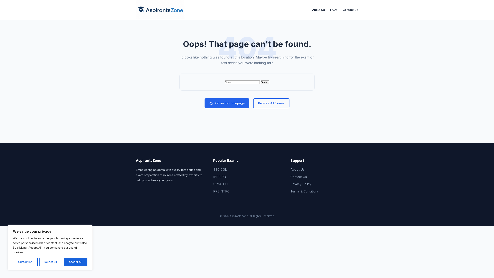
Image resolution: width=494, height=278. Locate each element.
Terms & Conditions (304, 191)
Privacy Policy (300, 184)
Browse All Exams (271, 103)
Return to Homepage (230, 103)
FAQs (333, 10)
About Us (318, 10)
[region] (50, 247)
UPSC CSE (221, 184)
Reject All (50, 262)
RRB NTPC (221, 191)
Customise (25, 262)
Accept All (75, 262)
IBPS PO (219, 177)
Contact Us (350, 10)
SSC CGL (220, 169)
